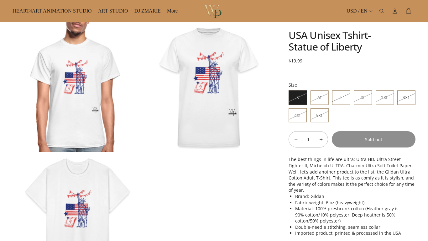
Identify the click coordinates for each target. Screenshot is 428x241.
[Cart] (408, 11)
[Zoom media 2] (209, 87)
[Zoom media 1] (78, 87)
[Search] (382, 11)
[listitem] (172, 11)
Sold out (373, 139)
